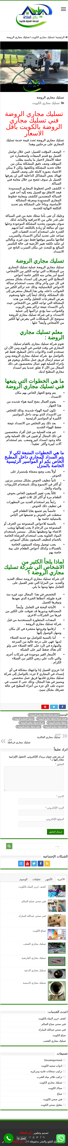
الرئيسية (60, 37)
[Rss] (47, 863)
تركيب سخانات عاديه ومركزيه (46, 1071)
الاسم (60, 796)
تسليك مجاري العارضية (34, 957)
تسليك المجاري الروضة (24, 719)
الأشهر (49, 879)
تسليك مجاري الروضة (57, 723)
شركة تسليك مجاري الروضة (32, 723)
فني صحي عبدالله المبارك (32, 915)
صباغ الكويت (39, 930)
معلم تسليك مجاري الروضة (29, 727)
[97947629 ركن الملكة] (34, 15)
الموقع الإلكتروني (55, 819)
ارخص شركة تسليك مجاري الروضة (44, 715)
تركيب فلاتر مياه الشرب (49, 1076)
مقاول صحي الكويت (51, 1104)
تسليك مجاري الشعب (34, 943)
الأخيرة (61, 879)
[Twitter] (34, 863)
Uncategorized (53, 1060)
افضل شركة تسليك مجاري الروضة (52, 719)
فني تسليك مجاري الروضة (55, 727)
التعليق (59, 764)
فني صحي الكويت (52, 1099)
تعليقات (36, 879)
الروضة (28, 579)
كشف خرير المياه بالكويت (32, 886)
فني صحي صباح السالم (34, 901)
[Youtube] (27, 863)
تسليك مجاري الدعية (35, 970)
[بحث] (9, 846)
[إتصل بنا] (9, 1138)
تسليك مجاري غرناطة (19, 741)
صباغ (59, 1093)
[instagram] (21, 863)
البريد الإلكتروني (54, 807)
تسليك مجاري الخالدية (48, 736)
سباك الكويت (55, 1088)
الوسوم (23, 879)
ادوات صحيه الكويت (51, 1065)
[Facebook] (41, 863)
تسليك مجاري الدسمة (34, 982)
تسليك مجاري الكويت (42, 37)
